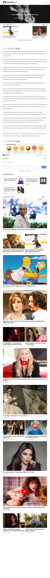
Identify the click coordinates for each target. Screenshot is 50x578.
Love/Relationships (24, 11)
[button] (46, 2)
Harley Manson (19, 18)
